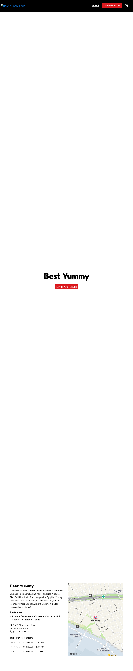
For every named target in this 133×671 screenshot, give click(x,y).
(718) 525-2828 (21, 631)
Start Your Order (66, 286)
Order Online (112, 5)
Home (95, 5)
